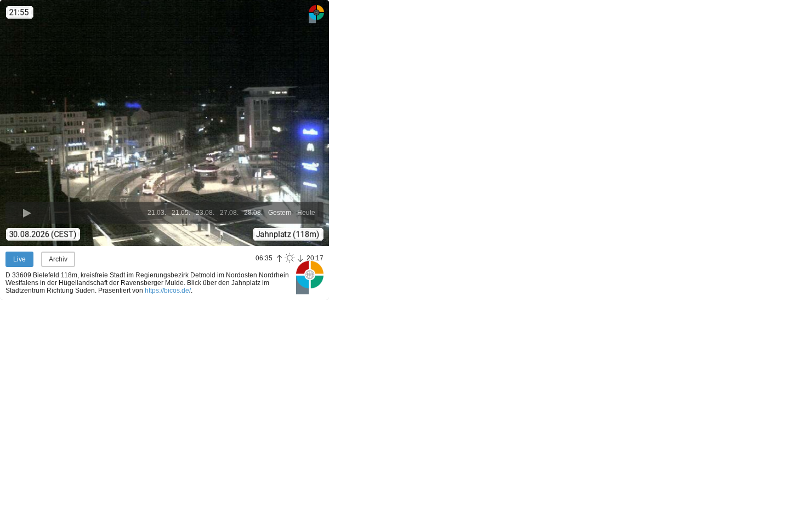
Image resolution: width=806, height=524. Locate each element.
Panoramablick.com (309, 277)
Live (19, 259)
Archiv (58, 259)
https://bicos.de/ (168, 290)
